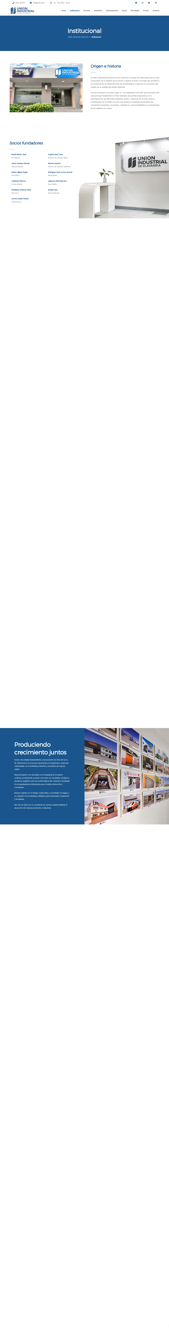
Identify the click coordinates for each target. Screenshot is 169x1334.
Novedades (135, 11)
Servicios (86, 11)
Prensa (146, 11)
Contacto (155, 11)
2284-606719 (20, 3)
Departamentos (112, 11)
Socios (124, 11)
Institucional (75, 11)
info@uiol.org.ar (39, 3)
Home (63, 11)
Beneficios (98, 11)
